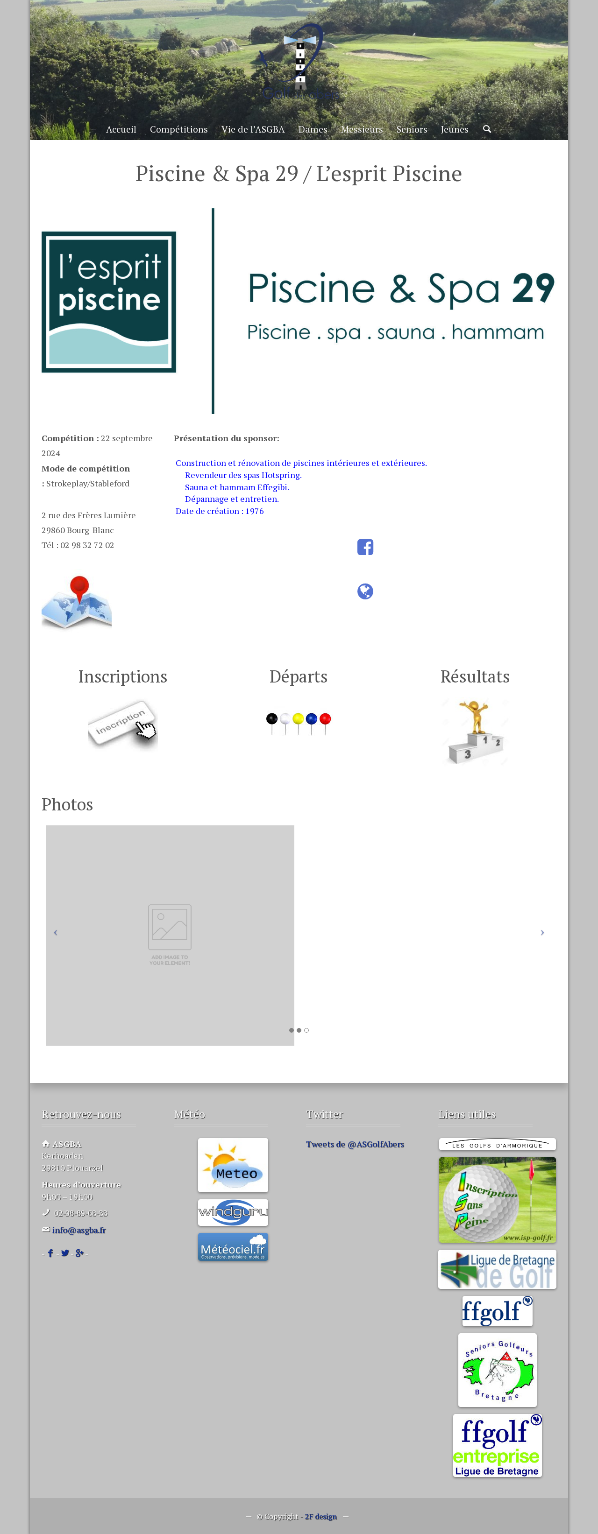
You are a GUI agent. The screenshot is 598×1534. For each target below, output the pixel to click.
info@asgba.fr (79, 1229)
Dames (313, 129)
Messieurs (362, 129)
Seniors (412, 129)
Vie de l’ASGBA (253, 129)
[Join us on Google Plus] (79, 1253)
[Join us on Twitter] (65, 1253)
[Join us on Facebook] (50, 1253)
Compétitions (179, 129)
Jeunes (455, 129)
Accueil (121, 129)
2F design (321, 1516)
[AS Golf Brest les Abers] (299, 61)
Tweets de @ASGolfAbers (355, 1143)
